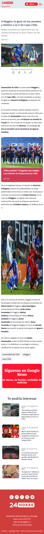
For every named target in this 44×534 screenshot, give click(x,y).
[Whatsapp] (13, 72)
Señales (32, 4)
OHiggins (26, 354)
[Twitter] (25, 72)
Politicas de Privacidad (22, 525)
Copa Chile (6, 359)
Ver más (6, 179)
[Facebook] (19, 72)
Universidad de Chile (11, 354)
